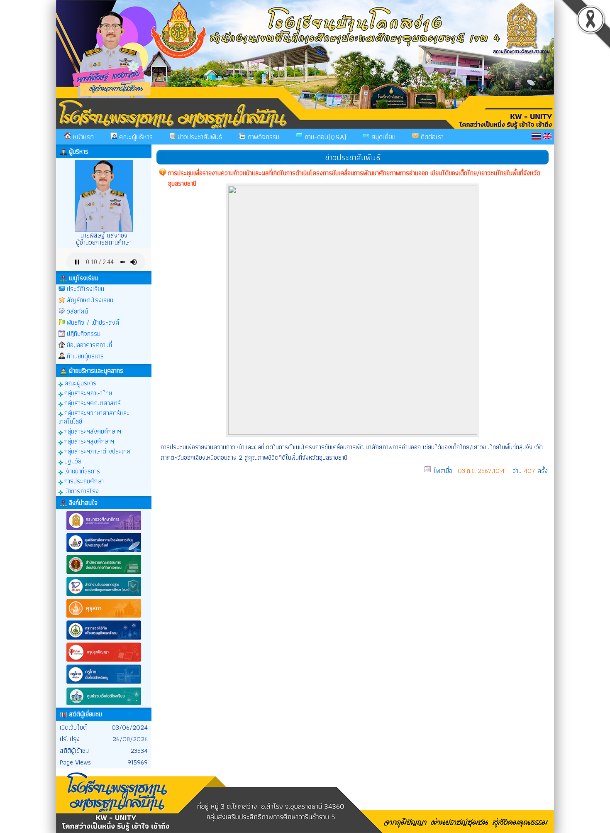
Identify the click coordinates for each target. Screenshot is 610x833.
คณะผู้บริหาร (135, 136)
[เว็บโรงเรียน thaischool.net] (103, 705)
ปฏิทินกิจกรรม (83, 333)
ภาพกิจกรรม (262, 136)
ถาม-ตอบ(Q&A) (324, 136)
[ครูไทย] (103, 683)
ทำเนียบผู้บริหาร (85, 356)
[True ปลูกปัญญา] (103, 661)
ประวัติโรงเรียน (85, 289)
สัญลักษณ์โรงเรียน (90, 300)
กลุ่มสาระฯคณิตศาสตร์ (92, 402)
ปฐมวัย (72, 461)
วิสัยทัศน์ (77, 311)
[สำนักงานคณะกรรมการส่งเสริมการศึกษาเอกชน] (103, 574)
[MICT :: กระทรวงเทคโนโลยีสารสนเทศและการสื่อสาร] (103, 639)
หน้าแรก (82, 136)
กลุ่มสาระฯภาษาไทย (87, 392)
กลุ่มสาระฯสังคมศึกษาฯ (92, 431)
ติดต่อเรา (431, 136)
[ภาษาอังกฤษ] (547, 136)
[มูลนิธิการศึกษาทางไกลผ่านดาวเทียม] (103, 552)
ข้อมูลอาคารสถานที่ (89, 345)
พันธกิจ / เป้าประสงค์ (93, 322)
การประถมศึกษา (83, 480)
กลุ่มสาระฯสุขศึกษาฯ (88, 441)
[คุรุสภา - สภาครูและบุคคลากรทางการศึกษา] (103, 617)
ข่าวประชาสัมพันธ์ (199, 136)
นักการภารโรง (81, 490)
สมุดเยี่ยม (382, 136)
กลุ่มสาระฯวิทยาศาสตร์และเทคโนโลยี (94, 417)
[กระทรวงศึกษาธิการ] (103, 530)
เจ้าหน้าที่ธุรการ (81, 470)
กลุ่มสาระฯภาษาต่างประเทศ (97, 451)
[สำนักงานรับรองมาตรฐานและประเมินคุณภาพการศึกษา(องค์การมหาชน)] (103, 596)
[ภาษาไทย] (536, 136)
